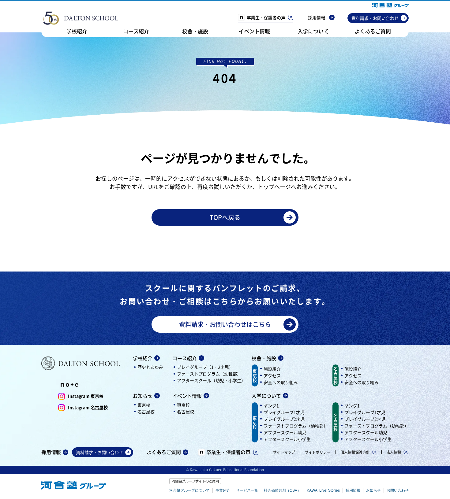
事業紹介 (223, 490)
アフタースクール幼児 (285, 432)
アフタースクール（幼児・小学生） (211, 380)
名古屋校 (146, 411)
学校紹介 (76, 31)
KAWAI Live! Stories (323, 490)
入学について (313, 31)
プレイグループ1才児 (284, 412)
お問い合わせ (398, 490)
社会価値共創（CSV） (282, 490)
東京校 (143, 405)
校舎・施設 (195, 31)
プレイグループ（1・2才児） (205, 367)
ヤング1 (271, 405)
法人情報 (393, 452)
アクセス (272, 375)
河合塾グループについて (189, 490)
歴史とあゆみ (150, 367)
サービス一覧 (247, 490)
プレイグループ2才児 (284, 419)
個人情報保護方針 (355, 452)
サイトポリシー (318, 452)
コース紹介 (136, 31)
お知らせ (142, 395)
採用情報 (316, 17)
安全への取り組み (281, 382)
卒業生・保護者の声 (266, 17)
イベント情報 (254, 31)
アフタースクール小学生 (287, 439)
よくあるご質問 (372, 31)
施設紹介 (272, 369)
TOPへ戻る (225, 217)
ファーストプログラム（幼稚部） (209, 374)
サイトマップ (284, 452)
